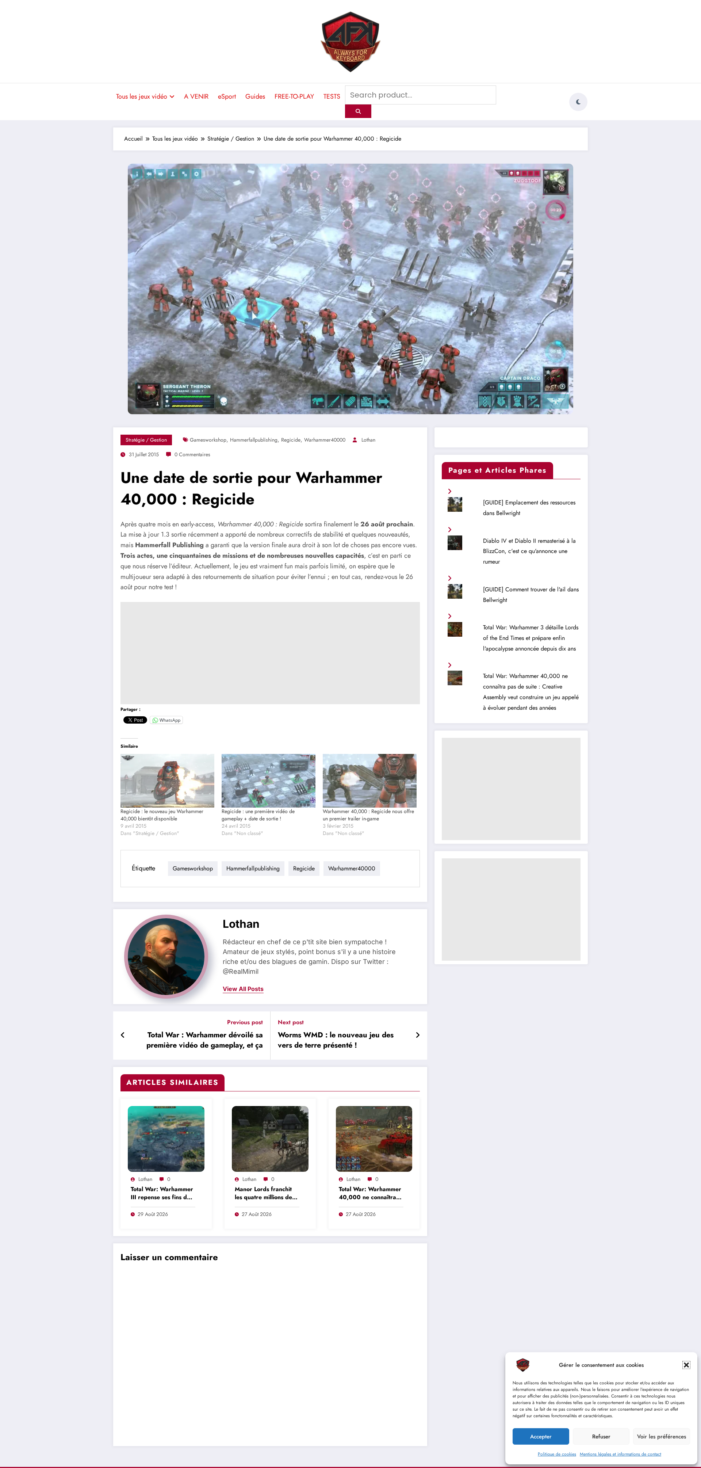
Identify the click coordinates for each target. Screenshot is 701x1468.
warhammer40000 (324, 439)
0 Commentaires (192, 454)
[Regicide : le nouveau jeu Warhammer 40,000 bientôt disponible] (167, 781)
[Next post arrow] (417, 1035)
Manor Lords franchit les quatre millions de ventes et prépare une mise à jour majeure (265, 1193)
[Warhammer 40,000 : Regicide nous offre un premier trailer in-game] (370, 781)
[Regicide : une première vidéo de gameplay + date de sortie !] (268, 781)
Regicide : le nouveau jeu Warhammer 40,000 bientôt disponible (161, 815)
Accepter (541, 1437)
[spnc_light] (578, 102)
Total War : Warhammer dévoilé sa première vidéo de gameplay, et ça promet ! (204, 1041)
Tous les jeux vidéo (141, 96)
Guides (255, 96)
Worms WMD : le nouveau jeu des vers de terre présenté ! (336, 1040)
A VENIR (196, 96)
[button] (686, 1365)
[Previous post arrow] (122, 1035)
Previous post (245, 1022)
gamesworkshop (208, 439)
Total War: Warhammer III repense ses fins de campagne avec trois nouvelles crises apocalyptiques (162, 1193)
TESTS (331, 96)
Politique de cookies (557, 1454)
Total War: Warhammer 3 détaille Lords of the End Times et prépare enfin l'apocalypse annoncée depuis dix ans (530, 638)
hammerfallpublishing (253, 439)
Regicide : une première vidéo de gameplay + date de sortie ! (258, 815)
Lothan (368, 439)
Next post (291, 1022)
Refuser (601, 1437)
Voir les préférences (661, 1437)
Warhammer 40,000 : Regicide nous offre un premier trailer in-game (368, 815)
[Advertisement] (270, 653)
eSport (227, 96)
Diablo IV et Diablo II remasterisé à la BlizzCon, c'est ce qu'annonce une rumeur (529, 551)
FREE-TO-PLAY (294, 96)
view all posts (243, 988)
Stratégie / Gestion (146, 439)
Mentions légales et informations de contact (620, 1454)
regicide (290, 439)
